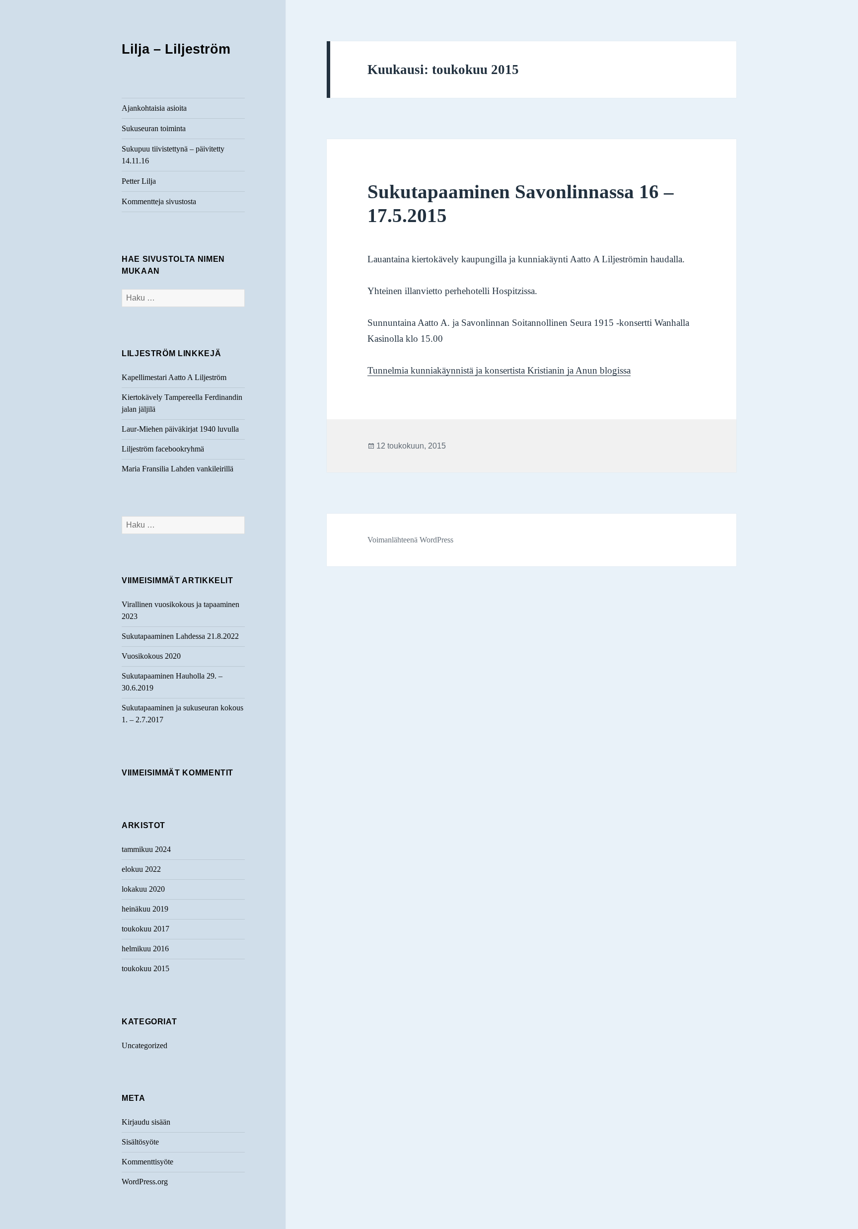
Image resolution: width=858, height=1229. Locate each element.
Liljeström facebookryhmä (163, 449)
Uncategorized (144, 1045)
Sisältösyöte (140, 1142)
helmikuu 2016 (145, 948)
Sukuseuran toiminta (154, 128)
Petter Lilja (139, 181)
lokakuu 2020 (143, 889)
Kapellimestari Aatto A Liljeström (174, 377)
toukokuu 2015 (145, 968)
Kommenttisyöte (147, 1161)
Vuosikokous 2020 (151, 656)
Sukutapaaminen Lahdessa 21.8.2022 (180, 636)
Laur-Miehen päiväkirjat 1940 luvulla (180, 429)
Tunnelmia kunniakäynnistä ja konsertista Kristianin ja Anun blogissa (499, 370)
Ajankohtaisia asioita (154, 108)
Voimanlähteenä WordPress (410, 540)
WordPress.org (145, 1181)
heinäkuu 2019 (145, 909)
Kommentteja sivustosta (159, 201)
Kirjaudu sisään (146, 1122)
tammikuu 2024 (146, 849)
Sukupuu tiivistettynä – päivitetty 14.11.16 (173, 155)
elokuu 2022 (141, 869)
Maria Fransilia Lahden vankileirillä (177, 468)
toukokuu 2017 (145, 928)
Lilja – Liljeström (176, 49)
